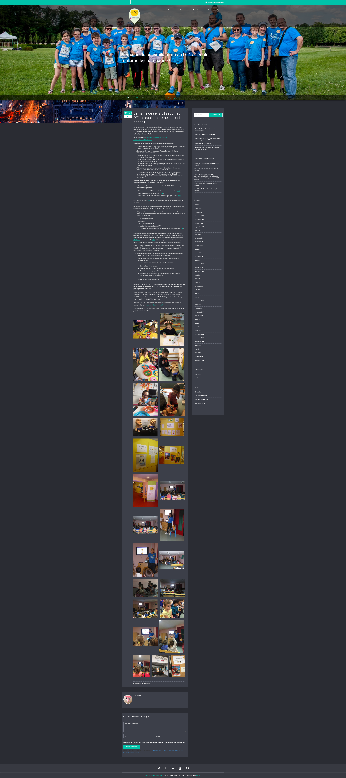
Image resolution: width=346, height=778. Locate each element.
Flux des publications (201, 395)
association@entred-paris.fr (154, 305)
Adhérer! (191, 10)
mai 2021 (197, 297)
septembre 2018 (200, 341)
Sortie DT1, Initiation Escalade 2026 (205, 134)
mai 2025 (197, 230)
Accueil (124, 98)
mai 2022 (197, 278)
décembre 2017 (199, 356)
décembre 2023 (199, 256)
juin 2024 (197, 249)
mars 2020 (198, 304)
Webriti (198, 775)
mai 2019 (197, 327)
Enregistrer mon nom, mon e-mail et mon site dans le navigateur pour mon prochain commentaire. (155, 742)
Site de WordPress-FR (201, 403)
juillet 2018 (198, 345)
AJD (178, 191)
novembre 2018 (199, 338)
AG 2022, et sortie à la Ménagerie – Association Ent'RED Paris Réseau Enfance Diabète (206, 176)
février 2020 (198, 308)
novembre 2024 (199, 241)
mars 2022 (198, 282)
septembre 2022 (200, 271)
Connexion (198, 392)
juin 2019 (197, 323)
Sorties (182, 10)
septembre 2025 (200, 227)
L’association (172, 10)
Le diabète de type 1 (214, 10)
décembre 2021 (199, 286)
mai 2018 (197, 349)
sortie (196, 378)
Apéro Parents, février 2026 (203, 143)
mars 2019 (198, 330)
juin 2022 (197, 275)
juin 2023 (197, 260)
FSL (153, 240)
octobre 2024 (199, 245)
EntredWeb (138, 683)
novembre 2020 (199, 301)
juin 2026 (197, 204)
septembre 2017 (200, 360)
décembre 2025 (199, 216)
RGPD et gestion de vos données (155, 775)
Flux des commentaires (201, 399)
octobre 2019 (199, 315)
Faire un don (201, 10)
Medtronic (136, 240)
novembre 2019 (199, 312)
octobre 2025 (199, 223)
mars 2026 (198, 208)
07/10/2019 (128, 113)
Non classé (131, 98)
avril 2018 (198, 352)
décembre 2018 (199, 334)
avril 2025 (198, 234)
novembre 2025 (199, 219)
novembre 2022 (199, 264)
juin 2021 (197, 293)
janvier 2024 (198, 253)
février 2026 (198, 212)
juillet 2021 (198, 290)
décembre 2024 (199, 238)
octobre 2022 (199, 267)
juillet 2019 (198, 319)
